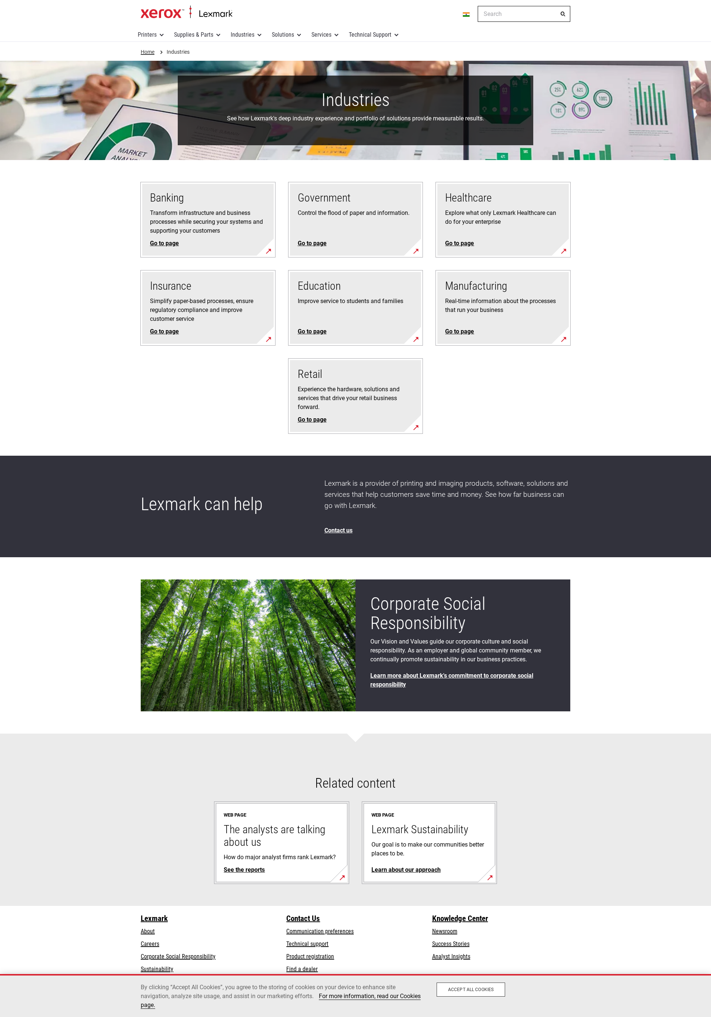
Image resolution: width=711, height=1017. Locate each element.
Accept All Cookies (471, 989)
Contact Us (303, 918)
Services (321, 34)
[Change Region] (466, 14)
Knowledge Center (460, 918)
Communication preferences (320, 931)
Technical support (307, 943)
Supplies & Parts (193, 34)
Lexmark (154, 918)
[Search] (562, 14)
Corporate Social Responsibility (178, 956)
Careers (150, 943)
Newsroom (444, 931)
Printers (147, 34)
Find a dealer (302, 969)
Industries (242, 34)
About (148, 931)
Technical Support (370, 34)
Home (186, 12)
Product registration (310, 956)
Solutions (283, 34)
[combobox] (524, 14)
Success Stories (451, 943)
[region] (355, 995)
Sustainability (157, 969)
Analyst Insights (451, 956)
